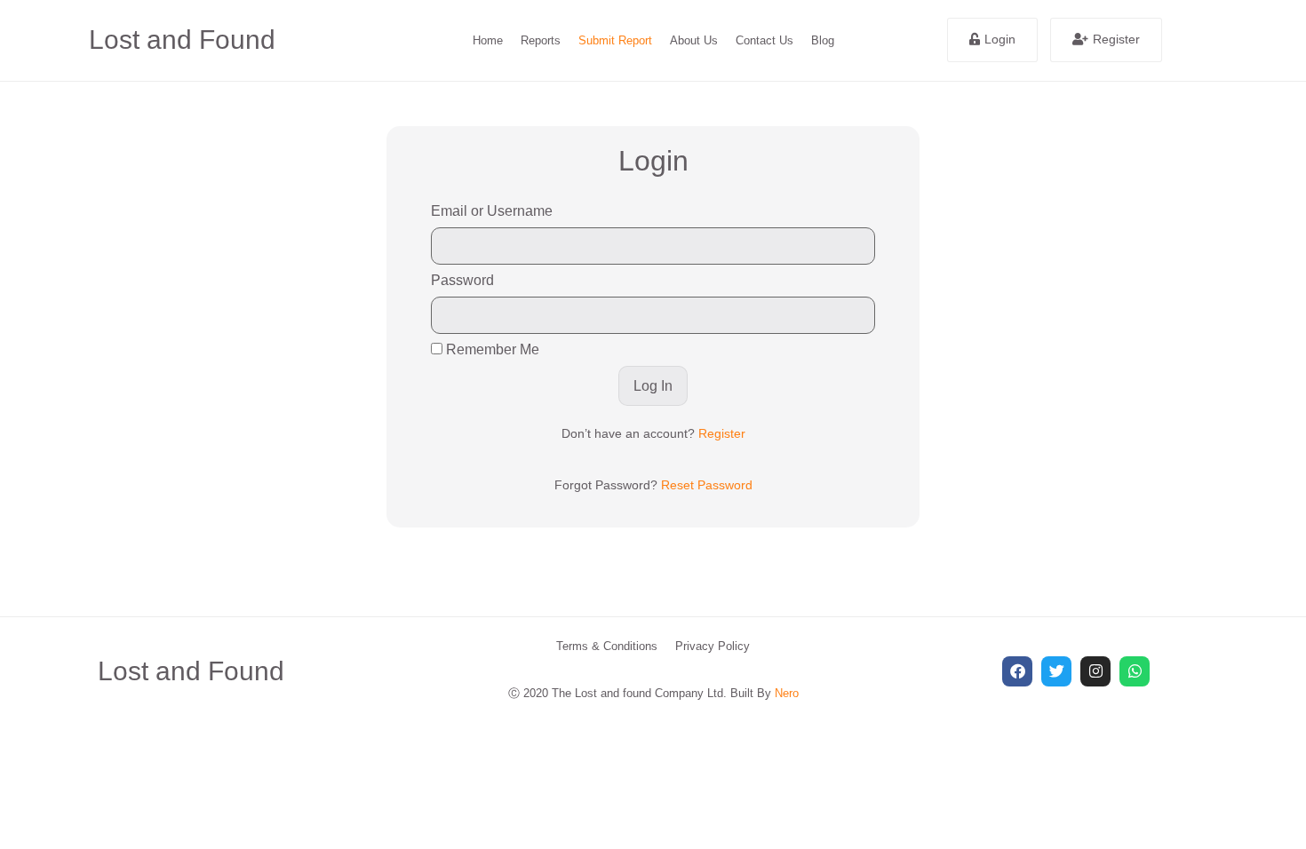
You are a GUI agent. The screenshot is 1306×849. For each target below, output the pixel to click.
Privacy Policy (712, 646)
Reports (541, 40)
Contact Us (764, 40)
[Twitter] (1056, 671)
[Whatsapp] (1134, 671)
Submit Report (615, 40)
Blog (822, 40)
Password (462, 280)
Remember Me (490, 349)
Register (721, 433)
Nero (787, 693)
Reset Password (707, 485)
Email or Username (492, 210)
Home (488, 40)
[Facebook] (1017, 671)
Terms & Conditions (606, 646)
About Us (694, 40)
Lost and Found (182, 39)
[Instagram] (1095, 671)
